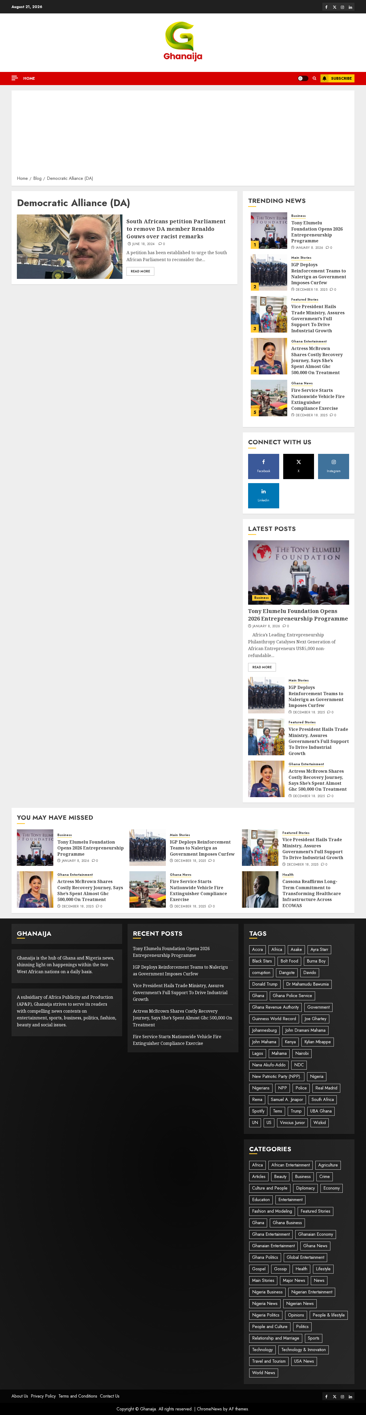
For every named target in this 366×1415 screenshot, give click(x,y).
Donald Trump (265, 984)
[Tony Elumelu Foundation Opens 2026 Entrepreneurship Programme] (269, 230)
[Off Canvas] (15, 78)
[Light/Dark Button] (303, 78)
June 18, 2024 (143, 244)
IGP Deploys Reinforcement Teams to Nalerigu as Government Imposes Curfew (318, 274)
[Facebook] (326, 7)
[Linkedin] (350, 7)
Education (261, 1200)
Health (288, 875)
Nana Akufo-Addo (269, 1065)
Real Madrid (326, 1088)
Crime (324, 1176)
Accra (257, 949)
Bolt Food (289, 961)
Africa (276, 949)
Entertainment (290, 1200)
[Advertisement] (183, 134)
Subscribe (341, 78)
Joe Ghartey (315, 1019)
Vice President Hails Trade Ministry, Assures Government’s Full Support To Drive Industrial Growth (318, 319)
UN (255, 1122)
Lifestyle (323, 1269)
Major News (294, 1280)
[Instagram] (342, 7)
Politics (302, 1326)
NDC (299, 1065)
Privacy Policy (43, 1396)
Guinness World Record (274, 1019)
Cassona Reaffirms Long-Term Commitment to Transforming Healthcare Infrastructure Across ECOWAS (311, 893)
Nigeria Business (267, 1292)
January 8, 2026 (309, 248)
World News (263, 1373)
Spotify (258, 1111)
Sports (313, 1338)
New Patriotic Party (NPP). (276, 1076)
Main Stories (301, 258)
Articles (259, 1176)
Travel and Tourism (269, 1361)
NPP (282, 1088)
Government (318, 1007)
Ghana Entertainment (309, 341)
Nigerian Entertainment (311, 1292)
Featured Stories (304, 299)
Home (29, 78)
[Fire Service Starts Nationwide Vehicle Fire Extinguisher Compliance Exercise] (269, 398)
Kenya (290, 1042)
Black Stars (262, 961)
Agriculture (328, 1165)
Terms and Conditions (77, 1396)
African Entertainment (290, 1165)
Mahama (279, 1053)
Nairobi (302, 1053)
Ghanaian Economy (315, 1234)
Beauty (280, 1176)
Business (298, 216)
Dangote (287, 972)
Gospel (259, 1269)
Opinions (296, 1315)
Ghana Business (287, 1223)
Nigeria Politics (265, 1315)
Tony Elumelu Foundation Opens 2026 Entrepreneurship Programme (317, 232)
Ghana (258, 996)
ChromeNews (209, 1409)
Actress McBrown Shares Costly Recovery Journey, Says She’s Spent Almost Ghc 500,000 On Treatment (317, 360)
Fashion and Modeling (272, 1211)
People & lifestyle (329, 1315)
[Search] (314, 78)
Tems (277, 1111)
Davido (309, 972)
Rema (257, 1099)
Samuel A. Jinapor (287, 1099)
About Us (20, 1396)
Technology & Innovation (303, 1350)
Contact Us (109, 1396)
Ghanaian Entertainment (273, 1246)
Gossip (280, 1269)
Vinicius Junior (292, 1122)
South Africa (323, 1099)
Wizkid (319, 1122)
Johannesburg (264, 1030)
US (269, 1122)
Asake (296, 949)
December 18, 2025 (311, 290)
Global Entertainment (305, 1257)
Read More (140, 271)
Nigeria (316, 1076)
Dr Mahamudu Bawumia (307, 984)
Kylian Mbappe (317, 1042)
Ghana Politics (265, 1257)
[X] (334, 7)
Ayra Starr (319, 949)
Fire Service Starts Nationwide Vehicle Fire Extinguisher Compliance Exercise (318, 399)
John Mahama (264, 1042)
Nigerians (261, 1088)
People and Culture (269, 1326)
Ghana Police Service (292, 996)
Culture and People (269, 1188)
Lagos (257, 1053)
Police (301, 1088)
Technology (262, 1350)
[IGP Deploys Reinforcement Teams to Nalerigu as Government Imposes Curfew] (269, 272)
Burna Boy (316, 961)
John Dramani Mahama (305, 1030)
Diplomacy (305, 1188)
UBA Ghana (321, 1111)
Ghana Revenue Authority (275, 1007)
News (319, 1280)
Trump (296, 1111)
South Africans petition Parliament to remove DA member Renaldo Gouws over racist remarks (176, 229)
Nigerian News (300, 1303)
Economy (331, 1188)
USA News (304, 1361)
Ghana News (302, 383)
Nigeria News (265, 1303)
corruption (261, 972)
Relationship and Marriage (275, 1338)
